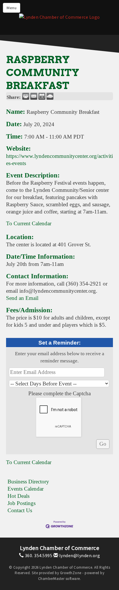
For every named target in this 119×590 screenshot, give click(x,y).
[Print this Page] (25, 96)
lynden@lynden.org (79, 555)
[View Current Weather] (50, 96)
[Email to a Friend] (33, 96)
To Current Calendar (28, 223)
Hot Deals (18, 496)
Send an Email (22, 298)
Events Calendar (26, 489)
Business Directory (28, 482)
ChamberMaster (51, 578)
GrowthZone (70, 572)
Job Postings (22, 503)
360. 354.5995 (38, 555)
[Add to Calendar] (41, 96)
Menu (11, 7)
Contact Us (20, 510)
